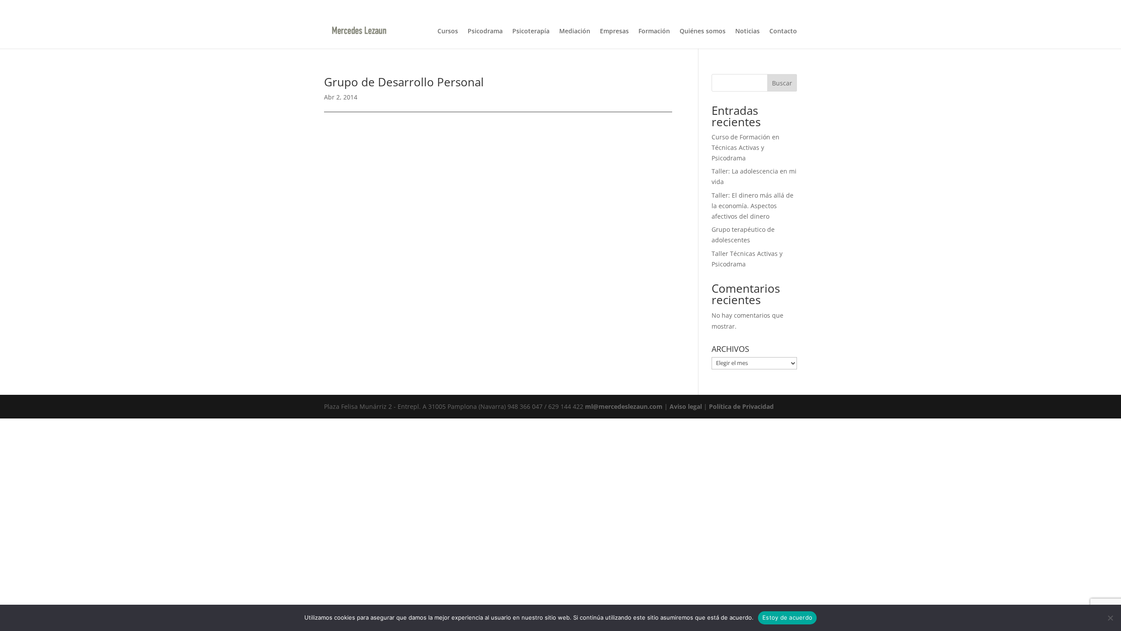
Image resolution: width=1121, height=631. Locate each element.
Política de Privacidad (741, 406)
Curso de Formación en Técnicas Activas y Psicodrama (745, 147)
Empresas (614, 31)
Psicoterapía (531, 31)
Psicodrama (485, 31)
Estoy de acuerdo (787, 617)
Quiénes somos (703, 31)
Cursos (447, 31)
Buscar (782, 83)
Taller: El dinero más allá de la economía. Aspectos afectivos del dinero (752, 205)
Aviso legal (686, 406)
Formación (654, 31)
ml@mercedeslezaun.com (624, 406)
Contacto (783, 31)
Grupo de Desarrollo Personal (404, 82)
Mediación (574, 31)
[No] (1110, 617)
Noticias (747, 31)
